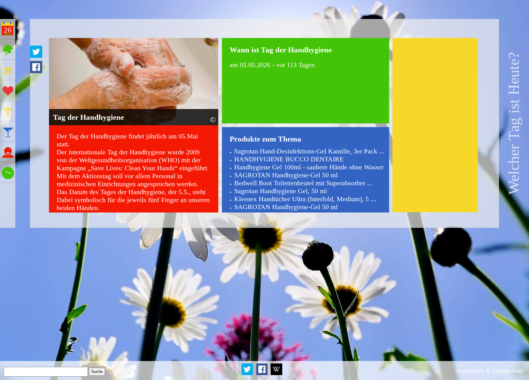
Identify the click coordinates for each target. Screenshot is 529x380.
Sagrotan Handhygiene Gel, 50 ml (280, 191)
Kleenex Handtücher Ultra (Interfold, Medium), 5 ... (305, 199)
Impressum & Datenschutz (489, 370)
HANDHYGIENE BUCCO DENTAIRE (288, 159)
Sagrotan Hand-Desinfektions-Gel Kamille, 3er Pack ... (309, 151)
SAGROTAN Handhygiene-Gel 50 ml (286, 175)
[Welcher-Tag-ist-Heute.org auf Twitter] (247, 374)
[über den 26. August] (276, 374)
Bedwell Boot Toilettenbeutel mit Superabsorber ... (303, 183)
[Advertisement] (435, 125)
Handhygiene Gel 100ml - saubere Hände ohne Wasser (309, 167)
